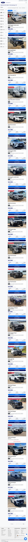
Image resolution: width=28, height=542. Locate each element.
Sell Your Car (10, 534)
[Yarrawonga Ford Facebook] (25, 0)
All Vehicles (3, 535)
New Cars (9, 529)
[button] (26, 2)
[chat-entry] (25, 538)
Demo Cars (9, 530)
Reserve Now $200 (16, 35)
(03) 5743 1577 (22, 0)
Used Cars (9, 531)
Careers (22, 531)
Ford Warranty (17, 532)
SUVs (2, 531)
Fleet (21, 532)
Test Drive (9, 532)
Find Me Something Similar (16, 441)
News (22, 530)
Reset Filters (10, 10)
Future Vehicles (3, 534)
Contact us (22, 533)
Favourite (23, 98)
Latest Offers (10, 533)
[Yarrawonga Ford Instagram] (26, 0)
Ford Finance (10, 535)
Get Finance (16, 33)
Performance (3, 530)
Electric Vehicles (3, 529)
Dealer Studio (6, 541)
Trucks (2, 532)
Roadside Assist (17, 533)
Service (16, 529)
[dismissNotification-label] (26, 534)
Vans (2, 533)
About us (22, 529)
